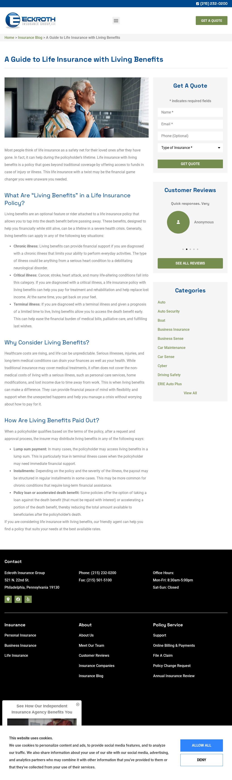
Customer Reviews (94, 655)
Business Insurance (20, 645)
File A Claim (163, 655)
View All (190, 393)
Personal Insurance (20, 635)
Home (9, 37)
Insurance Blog (30, 37)
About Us (86, 635)
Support (159, 635)
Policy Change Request (172, 666)
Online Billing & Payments (174, 645)
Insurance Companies (96, 666)
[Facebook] (18, 599)
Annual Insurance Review (174, 676)
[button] (116, 20)
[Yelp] (28, 599)
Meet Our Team (91, 645)
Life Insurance (16, 655)
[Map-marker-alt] (8, 599)
